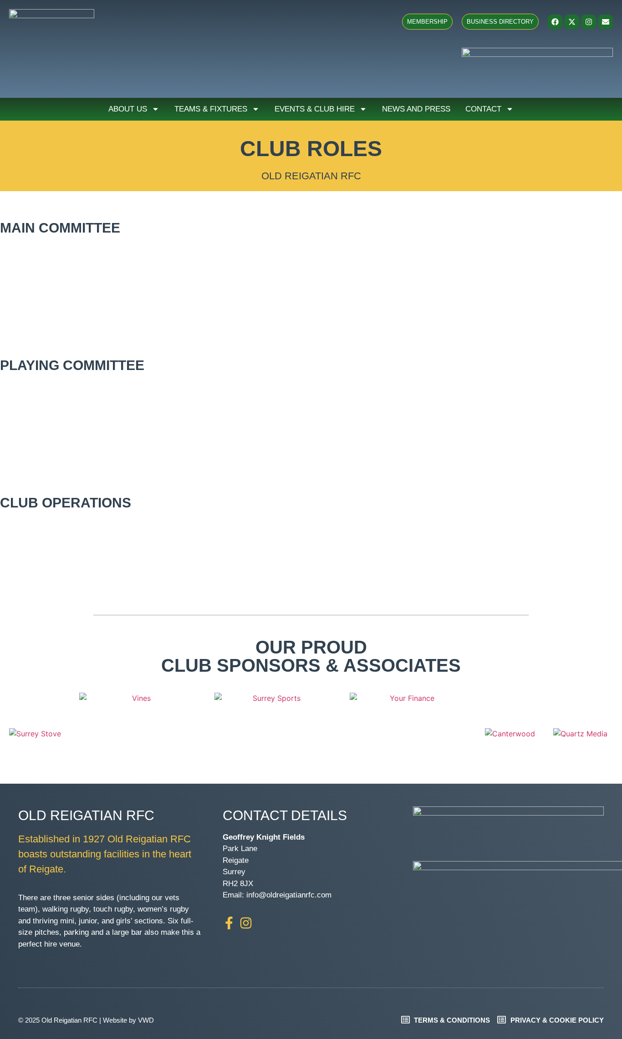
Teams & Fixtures (210, 109)
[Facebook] (555, 22)
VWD (146, 1020)
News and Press (416, 109)
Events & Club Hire (315, 109)
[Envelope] (605, 22)
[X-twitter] (572, 22)
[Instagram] (588, 22)
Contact (483, 109)
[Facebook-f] (229, 923)
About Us (127, 109)
